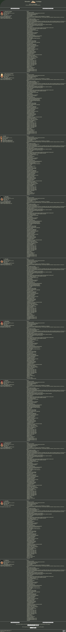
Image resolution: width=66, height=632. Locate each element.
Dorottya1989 (9, 15)
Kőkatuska (9, 200)
